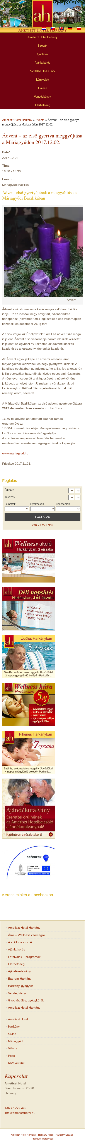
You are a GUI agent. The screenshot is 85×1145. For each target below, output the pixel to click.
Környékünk (16, 1063)
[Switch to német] (70, 28)
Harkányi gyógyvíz (20, 985)
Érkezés (9, 490)
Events (40, 120)
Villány (12, 1048)
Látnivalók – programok (24, 957)
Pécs (11, 1055)
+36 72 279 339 (42, 525)
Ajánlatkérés (16, 949)
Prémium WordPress (43, 1138)
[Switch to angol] (61, 28)
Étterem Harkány (19, 978)
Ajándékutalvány (19, 971)
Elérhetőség (16, 964)
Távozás (10, 497)
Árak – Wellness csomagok (26, 935)
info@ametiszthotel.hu (20, 1113)
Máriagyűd (15, 1041)
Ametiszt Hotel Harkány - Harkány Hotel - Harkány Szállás (42, 1134)
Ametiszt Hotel (18, 1019)
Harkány (14, 1026)
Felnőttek (10, 504)
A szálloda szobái (20, 942)
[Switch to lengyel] (79, 28)
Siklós (12, 1034)
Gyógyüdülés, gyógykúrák (26, 1000)
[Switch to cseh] (53, 28)
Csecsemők (63, 504)
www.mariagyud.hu (15, 453)
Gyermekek (37, 504)
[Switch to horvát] (44, 28)
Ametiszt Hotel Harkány (17, 120)
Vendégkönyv (17, 993)
